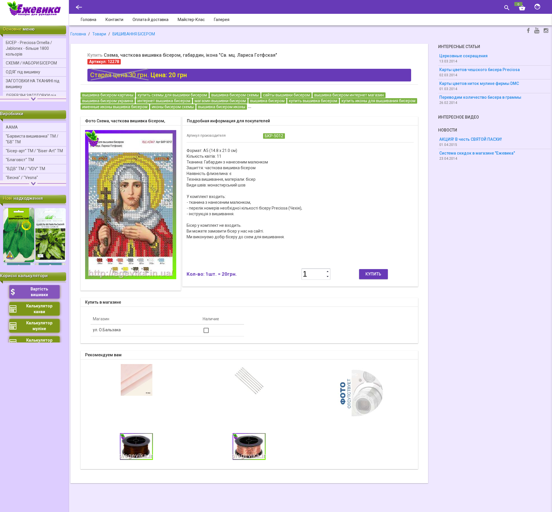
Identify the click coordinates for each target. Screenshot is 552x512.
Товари (99, 34)
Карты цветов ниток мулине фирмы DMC (479, 83)
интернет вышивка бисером (163, 100)
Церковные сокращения (463, 56)
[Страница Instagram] (546, 31)
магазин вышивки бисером (220, 100)
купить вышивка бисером (313, 100)
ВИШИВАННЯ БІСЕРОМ (133, 34)
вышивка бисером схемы (235, 95)
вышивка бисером (267, 100)
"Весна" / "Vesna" (22, 177)
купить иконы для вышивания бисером (378, 100)
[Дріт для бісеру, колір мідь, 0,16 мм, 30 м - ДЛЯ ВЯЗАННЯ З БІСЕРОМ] (362, 392)
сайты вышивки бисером (286, 95)
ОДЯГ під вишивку (23, 72)
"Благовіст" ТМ (20, 159)
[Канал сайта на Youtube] (537, 31)
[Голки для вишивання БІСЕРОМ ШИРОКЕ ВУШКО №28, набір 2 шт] (249, 379)
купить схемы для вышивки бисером (172, 95)
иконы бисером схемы (173, 106)
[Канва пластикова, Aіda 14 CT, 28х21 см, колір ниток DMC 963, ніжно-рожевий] (136, 379)
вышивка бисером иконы (221, 106)
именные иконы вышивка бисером (114, 106)
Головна (78, 34)
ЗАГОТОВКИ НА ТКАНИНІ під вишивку (33, 84)
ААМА (12, 127)
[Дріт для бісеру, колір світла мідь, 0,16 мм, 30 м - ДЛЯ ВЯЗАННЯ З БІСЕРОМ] (249, 446)
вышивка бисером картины (107, 95)
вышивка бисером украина (107, 100)
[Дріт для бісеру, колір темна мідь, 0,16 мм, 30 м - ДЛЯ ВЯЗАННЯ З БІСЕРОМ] (136, 446)
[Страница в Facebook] (528, 31)
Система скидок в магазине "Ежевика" (477, 153)
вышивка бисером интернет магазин (349, 95)
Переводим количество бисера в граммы (480, 97)
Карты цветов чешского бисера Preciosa (479, 69)
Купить (373, 274)
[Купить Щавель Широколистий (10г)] (18, 234)
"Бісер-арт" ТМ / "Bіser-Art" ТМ (34, 151)
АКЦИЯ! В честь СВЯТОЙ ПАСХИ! (470, 139)
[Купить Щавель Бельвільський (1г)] (50, 234)
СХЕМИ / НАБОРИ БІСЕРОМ (31, 63)
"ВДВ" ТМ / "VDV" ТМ (25, 168)
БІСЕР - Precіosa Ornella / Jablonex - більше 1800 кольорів (29, 48)
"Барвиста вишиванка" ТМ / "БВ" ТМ (32, 139)
